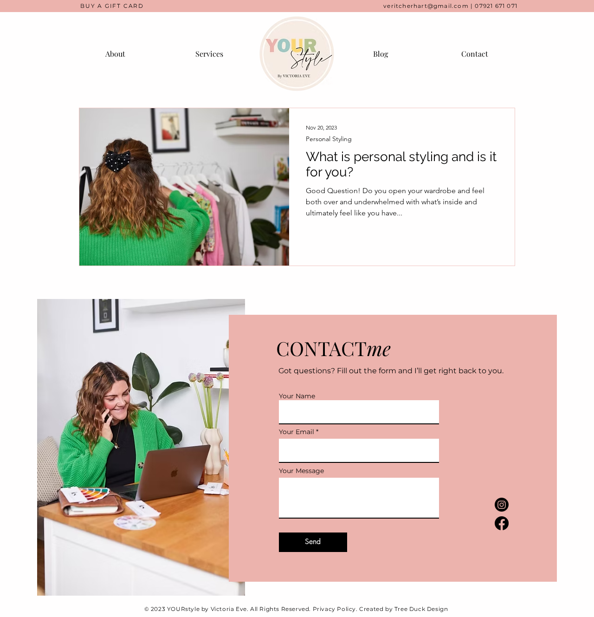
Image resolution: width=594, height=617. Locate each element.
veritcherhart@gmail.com (426, 5)
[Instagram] (502, 505)
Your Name (297, 396)
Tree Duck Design (421, 608)
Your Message (301, 471)
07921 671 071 (496, 5)
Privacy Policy (334, 608)
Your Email (296, 432)
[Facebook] (502, 523)
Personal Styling (329, 139)
